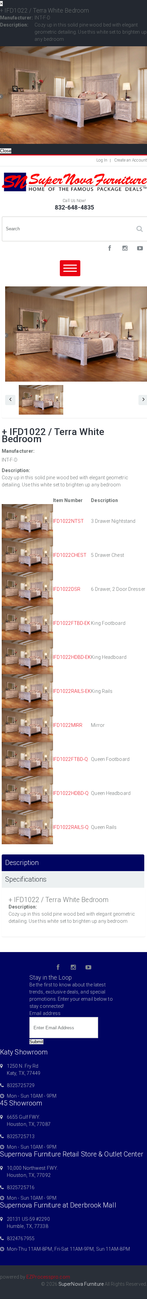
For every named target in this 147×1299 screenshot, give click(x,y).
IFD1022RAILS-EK (72, 691)
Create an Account (130, 160)
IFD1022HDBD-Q (71, 793)
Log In (102, 160)
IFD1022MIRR (67, 725)
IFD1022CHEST (69, 555)
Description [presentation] (22, 863)
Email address (45, 1013)
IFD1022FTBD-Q (70, 759)
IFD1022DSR (66, 589)
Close (5, 150)
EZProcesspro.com (48, 1277)
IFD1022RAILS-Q (71, 827)
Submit (36, 1041)
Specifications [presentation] (25, 879)
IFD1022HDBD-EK (72, 657)
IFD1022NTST (68, 521)
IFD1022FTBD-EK (71, 623)
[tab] (73, 862)
